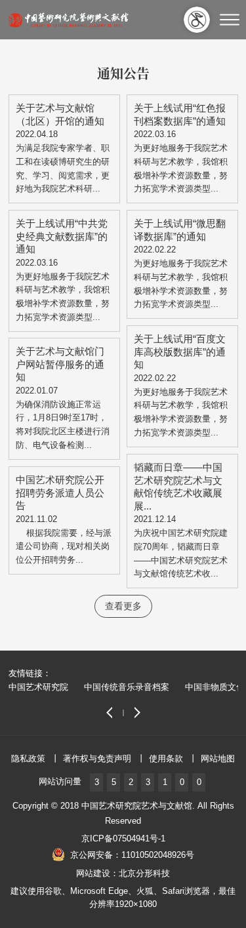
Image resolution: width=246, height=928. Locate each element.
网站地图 (218, 758)
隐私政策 (28, 758)
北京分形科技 (144, 873)
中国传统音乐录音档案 (126, 687)
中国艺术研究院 (38, 687)
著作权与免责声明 (97, 758)
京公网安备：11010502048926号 (132, 855)
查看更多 (123, 606)
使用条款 (166, 758)
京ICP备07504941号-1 (123, 838)
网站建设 (93, 873)
